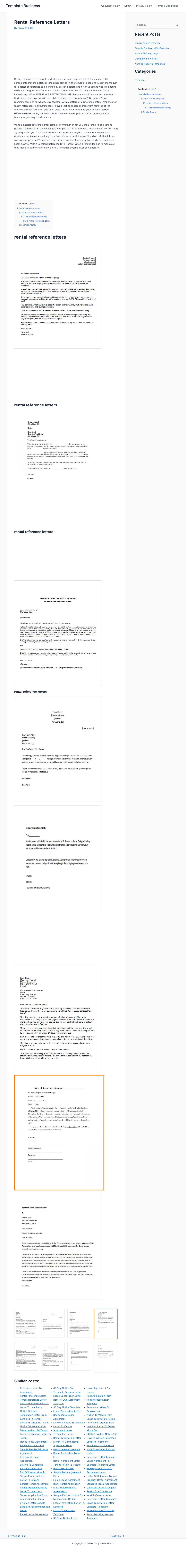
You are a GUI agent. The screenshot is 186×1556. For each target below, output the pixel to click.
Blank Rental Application (66, 1483)
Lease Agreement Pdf (98, 1460)
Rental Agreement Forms (33, 1487)
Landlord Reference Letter (34, 1403)
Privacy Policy (144, 5)
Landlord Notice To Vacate (68, 1422)
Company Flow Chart (146, 58)
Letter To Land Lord (31, 1491)
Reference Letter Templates (102, 1499)
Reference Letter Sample (100, 1422)
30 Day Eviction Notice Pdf (102, 1434)
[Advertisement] (38, 54)
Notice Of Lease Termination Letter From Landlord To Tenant (33, 1415)
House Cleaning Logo (147, 53)
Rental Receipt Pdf (63, 1468)
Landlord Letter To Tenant (34, 1422)
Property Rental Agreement (102, 1479)
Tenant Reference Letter (33, 1399)
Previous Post (17, 1536)
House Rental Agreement (33, 1441)
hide (32, 204)
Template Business (23, 5)
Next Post (117, 1536)
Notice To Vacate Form (99, 1414)
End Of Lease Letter (31, 1468)
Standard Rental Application (102, 1483)
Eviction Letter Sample (32, 1502)
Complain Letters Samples (101, 1487)
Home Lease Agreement (66, 1479)
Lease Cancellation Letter (67, 1395)
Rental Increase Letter (32, 1445)
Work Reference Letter (99, 1495)
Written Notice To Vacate (100, 1510)
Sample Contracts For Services (152, 48)
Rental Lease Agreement (66, 1449)
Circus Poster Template (148, 43)
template (140, 80)
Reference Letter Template (101, 1457)
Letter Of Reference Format (102, 1476)
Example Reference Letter (101, 1464)
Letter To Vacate (62, 1426)
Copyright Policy (110, 5)
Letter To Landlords (31, 1407)
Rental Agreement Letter (66, 1460)
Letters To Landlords (31, 1464)
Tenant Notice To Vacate (67, 1464)
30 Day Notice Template (66, 1407)
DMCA (128, 5)
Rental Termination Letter (67, 1437)
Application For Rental (32, 1499)
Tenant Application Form (33, 1495)
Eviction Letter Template (100, 1445)
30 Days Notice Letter (65, 1518)
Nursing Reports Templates (150, 63)
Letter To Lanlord (29, 1479)
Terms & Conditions (167, 5)
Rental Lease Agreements (34, 1514)
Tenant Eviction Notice (99, 1491)
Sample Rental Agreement (34, 1483)
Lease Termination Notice (101, 1418)
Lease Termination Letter (67, 1411)
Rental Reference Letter (33, 1395)
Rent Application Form (99, 1395)
